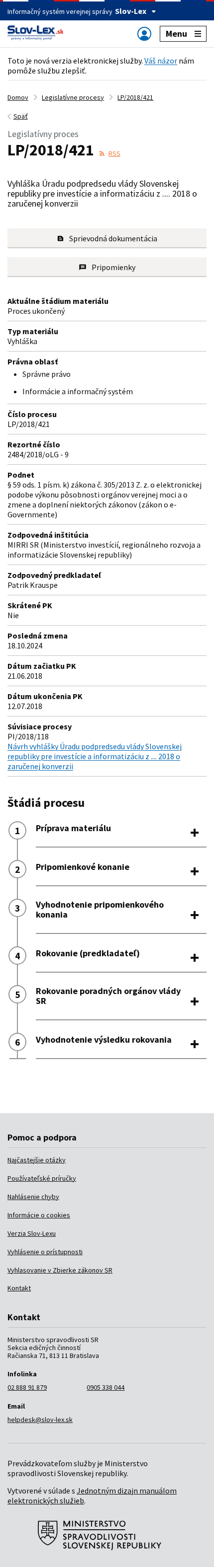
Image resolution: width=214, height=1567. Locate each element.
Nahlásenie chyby (33, 1196)
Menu (176, 33)
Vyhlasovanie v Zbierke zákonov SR (59, 1270)
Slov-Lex (130, 11)
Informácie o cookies (38, 1215)
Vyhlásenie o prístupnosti (45, 1251)
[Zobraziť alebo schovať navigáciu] (144, 33)
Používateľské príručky (41, 1178)
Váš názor (160, 61)
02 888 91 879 (27, 1387)
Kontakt (19, 1287)
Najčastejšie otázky (36, 1159)
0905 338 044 (105, 1387)
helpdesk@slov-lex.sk (40, 1419)
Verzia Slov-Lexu (31, 1233)
